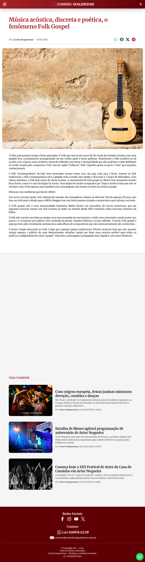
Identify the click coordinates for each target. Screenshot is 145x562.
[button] (4, 4)
